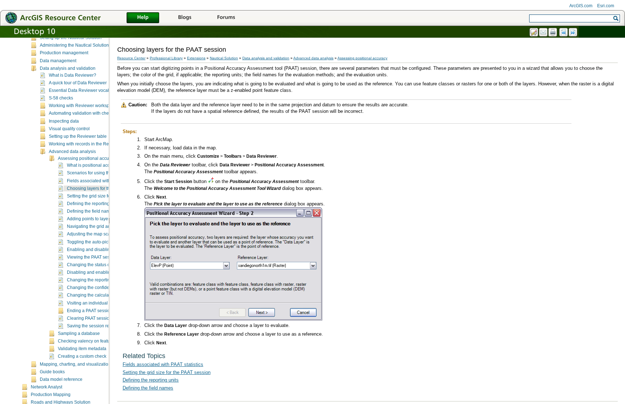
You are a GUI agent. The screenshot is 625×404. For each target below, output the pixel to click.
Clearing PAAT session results (96, 318)
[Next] (573, 32)
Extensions (196, 58)
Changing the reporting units (95, 280)
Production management (64, 53)
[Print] (553, 32)
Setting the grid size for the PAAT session (107, 196)
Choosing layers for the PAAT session (103, 188)
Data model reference (61, 379)
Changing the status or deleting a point (105, 265)
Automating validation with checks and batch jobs (97, 113)
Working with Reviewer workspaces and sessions (97, 105)
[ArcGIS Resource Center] (69, 17)
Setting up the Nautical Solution (71, 37)
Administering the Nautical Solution (74, 45)
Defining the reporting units (93, 203)
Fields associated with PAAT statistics (103, 181)
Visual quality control (69, 129)
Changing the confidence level (97, 287)
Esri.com (605, 5)
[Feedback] (534, 32)
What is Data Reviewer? (72, 75)
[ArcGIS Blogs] (184, 18)
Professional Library (166, 58)
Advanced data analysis (72, 151)
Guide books (52, 372)
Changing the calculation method (99, 295)
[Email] (543, 32)
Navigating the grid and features (98, 226)
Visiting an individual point (93, 303)
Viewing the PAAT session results (99, 257)
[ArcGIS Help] (143, 18)
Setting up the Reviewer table (78, 136)
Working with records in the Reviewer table (91, 144)
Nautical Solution (224, 58)
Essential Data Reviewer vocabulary (84, 90)
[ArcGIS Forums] (226, 18)
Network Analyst (46, 387)
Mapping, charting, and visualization (75, 364)
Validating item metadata (82, 348)
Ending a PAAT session (89, 311)
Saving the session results (92, 326)
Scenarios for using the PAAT (95, 173)
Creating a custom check (82, 356)
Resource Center (131, 58)
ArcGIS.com (580, 5)
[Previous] (564, 32)
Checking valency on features (87, 341)
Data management (58, 61)
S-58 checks (61, 98)
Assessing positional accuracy (87, 158)
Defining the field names (91, 211)
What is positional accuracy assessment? (107, 165)
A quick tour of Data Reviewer (78, 83)
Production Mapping (51, 394)
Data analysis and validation (67, 68)
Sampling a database (79, 333)
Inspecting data (64, 121)
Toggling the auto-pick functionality (101, 242)
